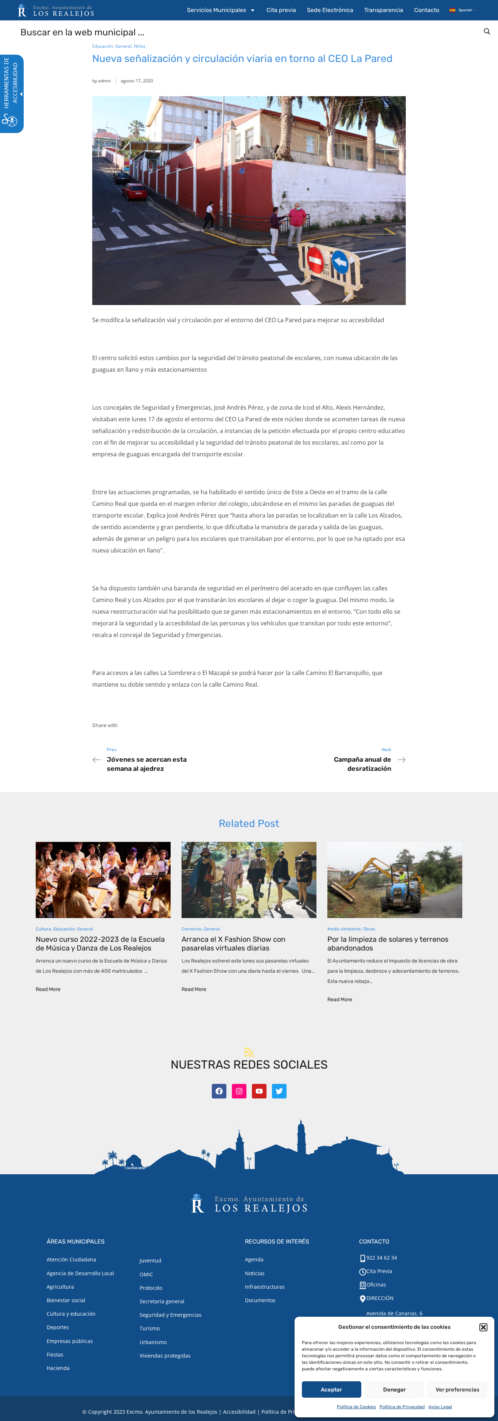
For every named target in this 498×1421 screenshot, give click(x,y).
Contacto (426, 10)
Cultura (43, 929)
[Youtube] (259, 1091)
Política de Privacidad (402, 1406)
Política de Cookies (356, 1406)
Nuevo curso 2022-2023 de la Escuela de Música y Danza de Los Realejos (100, 943)
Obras (369, 929)
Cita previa (281, 10)
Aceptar (331, 1389)
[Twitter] (279, 1091)
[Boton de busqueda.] (487, 31)
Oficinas (376, 1284)
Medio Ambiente (344, 929)
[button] (483, 1327)
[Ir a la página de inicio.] (55, 10)
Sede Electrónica (330, 10)
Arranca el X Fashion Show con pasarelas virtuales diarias (233, 943)
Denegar (394, 1389)
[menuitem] (221, 10)
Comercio (192, 929)
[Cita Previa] (362, 1272)
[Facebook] (219, 1091)
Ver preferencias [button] (457, 1389)
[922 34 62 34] (362, 1258)
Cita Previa (379, 1271)
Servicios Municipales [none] (216, 10)
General (123, 46)
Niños (139, 46)
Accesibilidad (239, 1411)
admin (104, 81)
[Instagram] (239, 1091)
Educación (102, 46)
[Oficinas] (362, 1285)
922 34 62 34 (381, 1257)
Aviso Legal (440, 1406)
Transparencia (383, 10)
